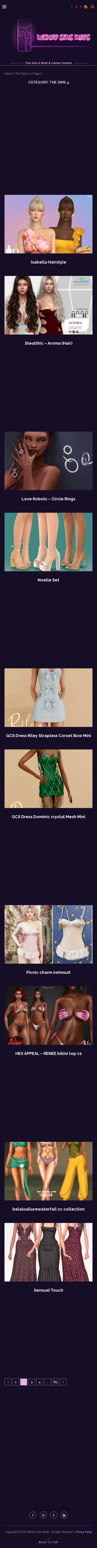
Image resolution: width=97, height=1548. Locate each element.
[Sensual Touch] (48, 1252)
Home (9, 73)
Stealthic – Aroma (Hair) (48, 343)
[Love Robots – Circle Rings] (48, 461)
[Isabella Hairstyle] (48, 224)
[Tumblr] (81, 6)
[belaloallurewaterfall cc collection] (48, 1171)
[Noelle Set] (48, 542)
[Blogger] (85, 6)
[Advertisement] (48, 139)
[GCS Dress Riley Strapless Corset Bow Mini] (48, 697)
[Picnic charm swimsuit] (48, 934)
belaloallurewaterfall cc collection (48, 1209)
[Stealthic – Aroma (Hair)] (48, 305)
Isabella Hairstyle (48, 262)
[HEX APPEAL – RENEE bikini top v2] (48, 1015)
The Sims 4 (22, 73)
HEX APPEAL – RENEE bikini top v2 (48, 1053)
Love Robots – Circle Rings (48, 498)
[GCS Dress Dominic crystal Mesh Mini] (48, 778)
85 (55, 1382)
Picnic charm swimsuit (48, 972)
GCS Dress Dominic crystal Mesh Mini (48, 816)
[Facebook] (72, 6)
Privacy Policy (84, 1532)
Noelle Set (48, 580)
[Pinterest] (76, 6)
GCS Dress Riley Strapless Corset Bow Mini (48, 735)
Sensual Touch (48, 1290)
